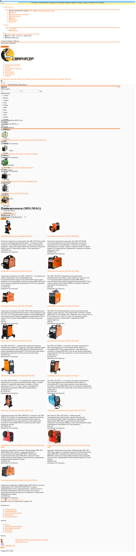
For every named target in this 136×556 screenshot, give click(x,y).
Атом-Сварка (7, 170)
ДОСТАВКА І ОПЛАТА (13, 68)
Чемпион (6, 206)
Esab (5, 115)
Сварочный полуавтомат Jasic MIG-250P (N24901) (18, 375)
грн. (41, 91)
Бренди (7, 524)
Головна (3, 85)
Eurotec (5, 117)
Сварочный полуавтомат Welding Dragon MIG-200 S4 (19, 480)
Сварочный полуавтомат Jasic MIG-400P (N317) (17, 410)
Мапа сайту (9, 530)
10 (16, 499)
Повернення (9, 515)
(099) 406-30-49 (11, 34)
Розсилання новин (11, 516)
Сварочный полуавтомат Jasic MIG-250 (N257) (16, 340)
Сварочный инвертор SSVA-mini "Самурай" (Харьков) (19, 154)
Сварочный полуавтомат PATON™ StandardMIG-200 (19, 181)
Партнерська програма (12, 528)
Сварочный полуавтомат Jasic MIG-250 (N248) (63, 306)
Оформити (14, 20)
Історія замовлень (11, 511)
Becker (5, 98)
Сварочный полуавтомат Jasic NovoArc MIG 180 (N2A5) (66, 410)
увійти (31, 11)
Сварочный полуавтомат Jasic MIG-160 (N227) (16, 271)
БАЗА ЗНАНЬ (10, 74)
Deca (5, 103)
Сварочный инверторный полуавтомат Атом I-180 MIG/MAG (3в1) (24, 140)
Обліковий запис (10, 509)
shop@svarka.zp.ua (21, 542)
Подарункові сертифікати (13, 526)
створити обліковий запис (46, 11)
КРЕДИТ (8, 70)
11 (18, 499)
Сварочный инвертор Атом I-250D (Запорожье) (17, 167)
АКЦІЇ (7, 67)
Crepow (6, 100)
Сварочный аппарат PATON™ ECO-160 (14, 193)
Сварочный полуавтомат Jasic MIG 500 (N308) (63, 236)
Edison (5, 105)
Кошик (12, 18)
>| (22, 499)
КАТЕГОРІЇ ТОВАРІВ (12, 65)
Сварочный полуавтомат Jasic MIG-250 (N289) (63, 340)
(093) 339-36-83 (23, 34)
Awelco (5, 95)
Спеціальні (8, 532)
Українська (14, 30)
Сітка (8, 219)
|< (1, 499)
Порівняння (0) (15, 16)
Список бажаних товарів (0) (19, 14)
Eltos (5, 110)
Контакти (13, 21)
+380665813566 (10, 545)
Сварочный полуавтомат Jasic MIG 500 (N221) (16, 236)
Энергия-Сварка (9, 210)
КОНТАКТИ (9, 72)
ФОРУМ (8, 76)
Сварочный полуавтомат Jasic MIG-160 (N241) (63, 271)
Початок (13, 12)
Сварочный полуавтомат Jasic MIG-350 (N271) (63, 375)
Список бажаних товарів (13, 513)
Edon (5, 107)
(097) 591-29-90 (34, 34)
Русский (13, 28)
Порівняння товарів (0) (8, 213)
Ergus (5, 112)
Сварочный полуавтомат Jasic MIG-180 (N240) (16, 306)
